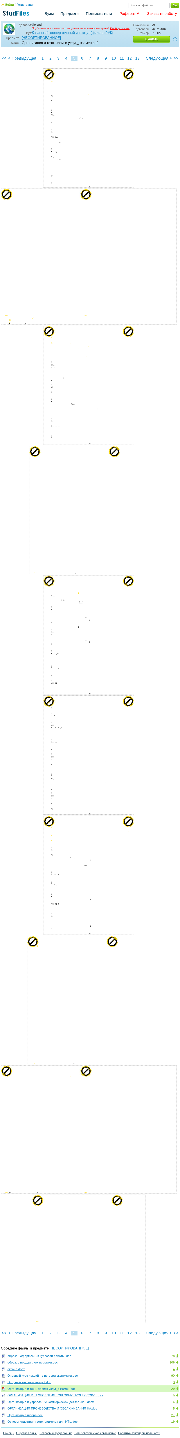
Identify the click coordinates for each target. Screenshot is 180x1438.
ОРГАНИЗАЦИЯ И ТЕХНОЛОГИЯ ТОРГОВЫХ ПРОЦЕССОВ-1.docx (55, 1395)
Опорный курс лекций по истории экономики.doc (42, 1375)
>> (176, 58)
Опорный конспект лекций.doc (29, 1382)
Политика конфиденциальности (139, 1433)
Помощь (8, 1433)
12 (129, 58)
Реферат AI (129, 13)
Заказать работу (162, 13)
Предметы (69, 13)
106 (172, 1362)
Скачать (151, 39)
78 (173, 1356)
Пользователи (99, 13)
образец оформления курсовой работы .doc (39, 1356)
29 (173, 1388)
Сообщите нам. (120, 28)
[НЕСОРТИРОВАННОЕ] (41, 38)
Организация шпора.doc (25, 1415)
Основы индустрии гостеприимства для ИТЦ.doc (42, 1421)
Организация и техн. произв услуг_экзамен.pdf (41, 1388)
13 (137, 58)
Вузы (49, 13)
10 (114, 58)
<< (4, 58)
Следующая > (159, 58)
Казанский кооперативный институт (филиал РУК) (72, 33)
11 (122, 58)
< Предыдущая (22, 58)
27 (173, 1415)
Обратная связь (26, 1433)
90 (173, 1375)
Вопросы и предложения (56, 1433)
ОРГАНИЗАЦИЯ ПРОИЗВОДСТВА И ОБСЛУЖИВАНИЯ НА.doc (52, 1408)
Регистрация (25, 4)
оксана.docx (16, 1369)
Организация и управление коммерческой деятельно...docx (50, 1402)
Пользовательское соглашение (95, 1433)
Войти (9, 4)
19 (173, 1421)
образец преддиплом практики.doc (32, 1362)
